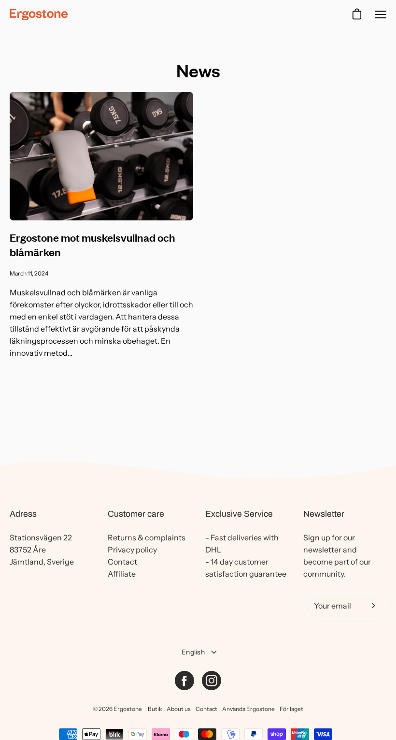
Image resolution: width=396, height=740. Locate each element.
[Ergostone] (39, 14)
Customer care (136, 514)
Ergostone (127, 708)
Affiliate (122, 574)
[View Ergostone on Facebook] (184, 680)
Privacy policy (132, 549)
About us (179, 708)
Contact (122, 561)
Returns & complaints (146, 537)
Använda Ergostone (248, 708)
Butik (155, 708)
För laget (291, 708)
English (193, 652)
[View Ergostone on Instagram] (211, 680)
